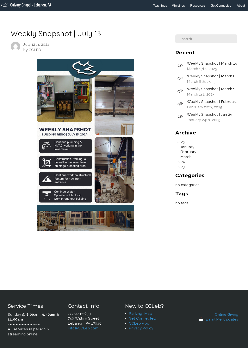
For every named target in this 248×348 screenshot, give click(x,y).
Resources (198, 5)
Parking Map (140, 313)
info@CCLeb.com (83, 328)
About (241, 5)
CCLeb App (139, 323)
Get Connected (221, 5)
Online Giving (226, 314)
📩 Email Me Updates (218, 319)
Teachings (160, 5)
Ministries (179, 5)
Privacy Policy (141, 328)
